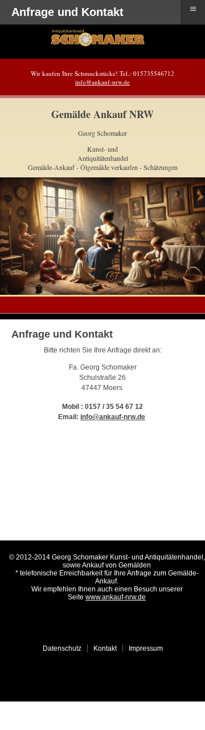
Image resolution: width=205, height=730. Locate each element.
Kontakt (105, 648)
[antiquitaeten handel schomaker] (97, 44)
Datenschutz (62, 648)
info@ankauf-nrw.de (102, 82)
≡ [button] (193, 9)
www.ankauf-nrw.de (115, 597)
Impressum (146, 648)
